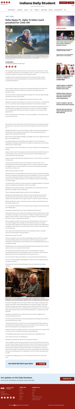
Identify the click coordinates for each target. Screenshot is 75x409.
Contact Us (21, 392)
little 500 (11, 16)
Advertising (21, 396)
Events (33, 392)
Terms (21, 399)
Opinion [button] (37, 10)
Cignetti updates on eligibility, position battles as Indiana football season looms (64, 87)
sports (7, 16)
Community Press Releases (36, 398)
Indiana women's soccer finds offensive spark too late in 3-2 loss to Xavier (64, 55)
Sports (63, 28)
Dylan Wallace (10, 62)
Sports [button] (26, 10)
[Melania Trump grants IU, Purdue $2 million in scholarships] (65, 70)
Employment (22, 393)
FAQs (20, 395)
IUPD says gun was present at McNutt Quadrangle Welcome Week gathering (64, 111)
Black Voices (44, 10)
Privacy (21, 398)
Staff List (21, 390)
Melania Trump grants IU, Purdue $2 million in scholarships (64, 77)
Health (33, 393)
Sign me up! (67, 379)
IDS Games (34, 390)
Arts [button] (31, 10)
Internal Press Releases (36, 399)
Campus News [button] (11, 10)
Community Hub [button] (58, 10)
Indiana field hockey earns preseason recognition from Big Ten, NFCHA (64, 50)
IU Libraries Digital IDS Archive (37, 396)
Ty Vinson (47, 300)
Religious (33, 395)
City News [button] (19, 10)
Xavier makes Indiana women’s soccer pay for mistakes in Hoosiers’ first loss (64, 43)
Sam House (45, 58)
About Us (21, 389)
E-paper (72, 5)
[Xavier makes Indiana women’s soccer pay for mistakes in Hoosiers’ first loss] (65, 36)
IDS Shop (33, 389)
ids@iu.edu (2, 392)
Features (51, 10)
